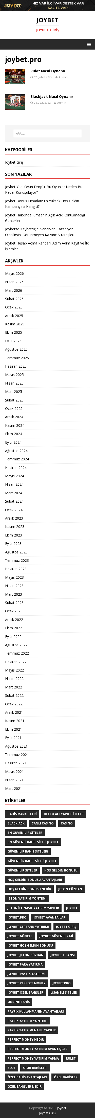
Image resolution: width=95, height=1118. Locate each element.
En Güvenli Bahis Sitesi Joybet (33, 842)
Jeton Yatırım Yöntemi (27, 898)
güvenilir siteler (22, 870)
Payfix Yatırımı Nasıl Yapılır (32, 1030)
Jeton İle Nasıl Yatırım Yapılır (33, 908)
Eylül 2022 (13, 636)
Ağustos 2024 (16, 450)
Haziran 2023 (16, 568)
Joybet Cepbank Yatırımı (28, 927)
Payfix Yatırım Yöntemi (28, 1021)
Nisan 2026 (14, 281)
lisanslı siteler (63, 992)
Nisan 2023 (14, 585)
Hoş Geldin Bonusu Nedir (29, 889)
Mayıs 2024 (14, 476)
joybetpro (62, 983)
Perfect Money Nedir (26, 1039)
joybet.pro (17, 917)
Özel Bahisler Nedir (25, 1086)
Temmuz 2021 (17, 754)
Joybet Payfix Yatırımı (26, 974)
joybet (72, 908)
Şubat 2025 (14, 400)
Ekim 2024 (13, 433)
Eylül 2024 (13, 442)
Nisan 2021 (14, 779)
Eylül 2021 (13, 737)
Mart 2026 (13, 290)
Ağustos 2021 (16, 746)
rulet (71, 1058)
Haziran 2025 (16, 366)
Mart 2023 (13, 594)
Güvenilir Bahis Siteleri (28, 851)
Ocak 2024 (14, 509)
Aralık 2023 (14, 518)
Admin (63, 77)
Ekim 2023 (13, 535)
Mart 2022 (13, 687)
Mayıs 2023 (14, 577)
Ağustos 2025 (16, 349)
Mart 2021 (13, 788)
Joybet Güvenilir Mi (56, 936)
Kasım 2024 (14, 425)
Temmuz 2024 (17, 459)
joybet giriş (66, 927)
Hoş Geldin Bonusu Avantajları (35, 880)
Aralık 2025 (14, 315)
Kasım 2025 (14, 324)
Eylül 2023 (13, 543)
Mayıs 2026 (14, 273)
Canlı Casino (43, 823)
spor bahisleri (35, 1068)
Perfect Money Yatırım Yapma (33, 1058)
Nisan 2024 (14, 484)
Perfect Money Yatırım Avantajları (38, 1049)
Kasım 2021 (14, 720)
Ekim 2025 (13, 332)
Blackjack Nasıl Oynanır (51, 96)
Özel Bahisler (66, 1077)
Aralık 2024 (14, 416)
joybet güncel (20, 936)
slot (12, 1068)
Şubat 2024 (14, 501)
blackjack (16, 823)
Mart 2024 (13, 492)
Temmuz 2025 (17, 357)
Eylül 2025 (13, 341)
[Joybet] (47, 7)
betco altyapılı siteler (64, 814)
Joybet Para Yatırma (25, 964)
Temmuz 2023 (17, 560)
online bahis (19, 1002)
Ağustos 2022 (16, 644)
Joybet (61, 1108)
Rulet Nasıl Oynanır (47, 71)
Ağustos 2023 (16, 552)
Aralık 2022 (14, 619)
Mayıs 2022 (14, 670)
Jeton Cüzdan (70, 889)
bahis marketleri (22, 814)
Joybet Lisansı (63, 955)
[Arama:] (47, 133)
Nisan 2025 (14, 383)
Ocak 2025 (14, 408)
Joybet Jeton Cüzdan (26, 955)
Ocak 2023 (14, 611)
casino (67, 823)
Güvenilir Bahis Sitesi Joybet (32, 861)
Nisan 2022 (14, 678)
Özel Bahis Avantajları (27, 1077)
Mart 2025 (13, 391)
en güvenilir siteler (25, 833)
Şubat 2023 (14, 602)
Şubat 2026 (14, 298)
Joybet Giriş (14, 162)
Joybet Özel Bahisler (25, 992)
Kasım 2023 (14, 526)
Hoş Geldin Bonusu (61, 870)
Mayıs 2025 (14, 374)
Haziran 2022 (16, 661)
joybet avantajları (50, 917)
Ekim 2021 (13, 729)
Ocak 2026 (14, 307)
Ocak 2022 (14, 704)
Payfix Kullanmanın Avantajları (36, 1011)
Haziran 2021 (16, 763)
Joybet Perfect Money (27, 983)
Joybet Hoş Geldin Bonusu (30, 945)
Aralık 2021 (14, 712)
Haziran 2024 (16, 467)
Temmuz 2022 (17, 653)
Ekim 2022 (13, 627)
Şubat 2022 (14, 695)
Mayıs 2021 (14, 771)
